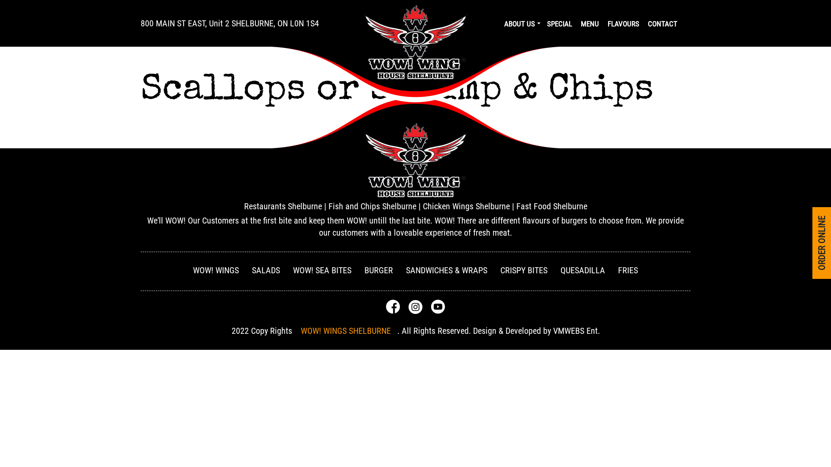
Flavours (623, 23)
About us (519, 23)
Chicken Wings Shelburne (466, 206)
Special (559, 23)
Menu (590, 23)
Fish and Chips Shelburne (372, 206)
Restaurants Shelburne (283, 206)
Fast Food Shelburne (551, 206)
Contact (662, 23)
